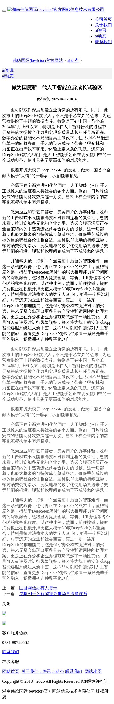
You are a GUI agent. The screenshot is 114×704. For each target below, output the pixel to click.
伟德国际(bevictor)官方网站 (38, 60)
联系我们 (103, 41)
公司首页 (103, 19)
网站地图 (93, 671)
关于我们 (103, 25)
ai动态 (100, 36)
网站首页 (10, 671)
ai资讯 (100, 30)
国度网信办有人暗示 (38, 588)
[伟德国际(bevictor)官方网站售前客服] (4, 614)
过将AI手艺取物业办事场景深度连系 (53, 593)
